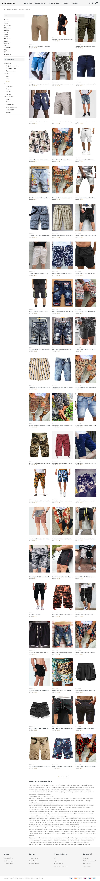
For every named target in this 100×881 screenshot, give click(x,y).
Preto (6, 19)
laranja (7, 32)
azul (6, 23)
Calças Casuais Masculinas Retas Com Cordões (41, 652)
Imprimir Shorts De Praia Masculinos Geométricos (42, 160)
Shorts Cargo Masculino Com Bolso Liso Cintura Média (66, 463)
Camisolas (9, 86)
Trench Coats (10, 104)
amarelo (7, 28)
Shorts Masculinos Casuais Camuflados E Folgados (42, 463)
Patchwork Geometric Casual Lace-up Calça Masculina (66, 198)
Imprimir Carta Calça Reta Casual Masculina (63, 766)
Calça (7, 79)
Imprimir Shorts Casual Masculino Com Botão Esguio (43, 235)
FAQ (55, 858)
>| (66, 777)
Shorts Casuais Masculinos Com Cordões (86, 349)
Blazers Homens (8, 863)
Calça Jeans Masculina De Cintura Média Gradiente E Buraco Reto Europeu (48, 84)
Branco (7, 21)
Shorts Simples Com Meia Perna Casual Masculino (42, 46)
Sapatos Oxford (33, 858)
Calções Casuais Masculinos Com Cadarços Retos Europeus (44, 425)
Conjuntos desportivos (12, 66)
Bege (6, 41)
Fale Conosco (87, 863)
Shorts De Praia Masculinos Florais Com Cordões (65, 160)
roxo (6, 34)
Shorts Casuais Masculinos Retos (84, 614)
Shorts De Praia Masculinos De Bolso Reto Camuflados (66, 84)
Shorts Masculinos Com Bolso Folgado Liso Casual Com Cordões (69, 577)
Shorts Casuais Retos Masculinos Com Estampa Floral (66, 425)
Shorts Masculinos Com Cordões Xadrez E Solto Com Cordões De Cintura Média (73, 235)
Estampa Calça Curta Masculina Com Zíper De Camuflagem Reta (69, 614)
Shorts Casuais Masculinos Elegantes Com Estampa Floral (67, 539)
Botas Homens (33, 861)
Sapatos (65, 3)
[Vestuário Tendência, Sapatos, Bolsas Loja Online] (8, 3)
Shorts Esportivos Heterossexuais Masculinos (41, 728)
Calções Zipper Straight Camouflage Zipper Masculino (43, 577)
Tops (5, 84)
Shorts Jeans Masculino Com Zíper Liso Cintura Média (43, 349)
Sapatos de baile (34, 863)
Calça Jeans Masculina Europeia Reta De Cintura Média (43, 198)
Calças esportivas (11, 68)
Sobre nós (86, 858)
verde (7, 30)
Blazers (8, 99)
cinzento (7, 43)
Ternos (8, 102)
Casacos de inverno (12, 107)
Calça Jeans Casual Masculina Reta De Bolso (86, 122)
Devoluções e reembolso (61, 866)
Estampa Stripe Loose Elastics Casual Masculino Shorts (43, 387)
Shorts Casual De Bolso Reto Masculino (85, 235)
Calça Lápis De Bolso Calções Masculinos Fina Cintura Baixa (44, 501)
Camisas (8, 89)
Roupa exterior (8, 97)
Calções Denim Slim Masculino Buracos (62, 311)
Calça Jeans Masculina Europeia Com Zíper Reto (64, 652)
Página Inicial (28, 3)
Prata (6, 45)
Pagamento (57, 861)
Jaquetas (8, 112)
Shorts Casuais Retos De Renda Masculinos (63, 501)
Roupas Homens (54, 3)
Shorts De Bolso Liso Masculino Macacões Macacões (66, 39)
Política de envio (58, 863)
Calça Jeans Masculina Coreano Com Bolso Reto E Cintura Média (69, 349)
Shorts (28, 9)
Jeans (7, 76)
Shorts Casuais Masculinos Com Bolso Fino (63, 690)
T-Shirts (8, 91)
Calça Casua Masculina (35, 614)
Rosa (6, 37)
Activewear (7, 63)
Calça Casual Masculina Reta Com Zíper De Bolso (65, 122)
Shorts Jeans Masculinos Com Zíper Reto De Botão (65, 387)
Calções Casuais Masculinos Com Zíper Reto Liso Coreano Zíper (45, 273)
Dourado (7, 47)
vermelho (8, 26)
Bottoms (21, 9)
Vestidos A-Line (8, 858)
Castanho (8, 39)
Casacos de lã (10, 109)
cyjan (6, 50)
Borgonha (8, 54)
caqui (7, 52)
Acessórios (75, 3)
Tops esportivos (10, 71)
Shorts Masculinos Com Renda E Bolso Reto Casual (42, 539)
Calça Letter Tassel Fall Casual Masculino (63, 728)
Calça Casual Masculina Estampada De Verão (87, 311)
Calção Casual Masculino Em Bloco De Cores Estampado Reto (68, 273)
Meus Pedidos (87, 866)
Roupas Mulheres (40, 3)
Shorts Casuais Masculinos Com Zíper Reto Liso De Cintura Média (46, 766)
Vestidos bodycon (9, 861)
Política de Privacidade (89, 861)
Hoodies (8, 94)
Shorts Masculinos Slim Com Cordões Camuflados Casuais (44, 690)
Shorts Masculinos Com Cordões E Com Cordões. (42, 122)
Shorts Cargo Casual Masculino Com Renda (40, 311)
